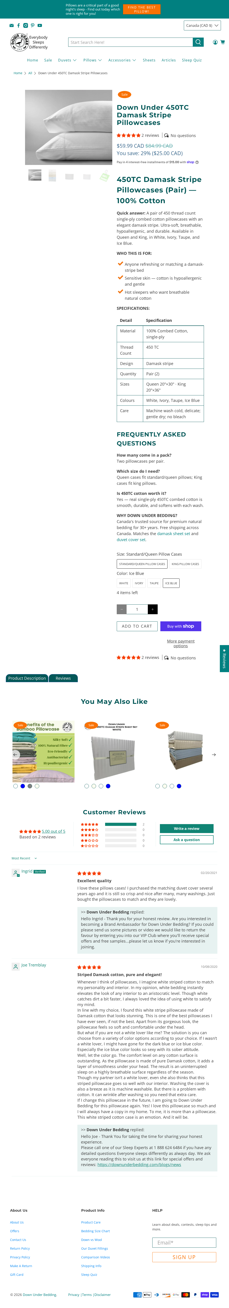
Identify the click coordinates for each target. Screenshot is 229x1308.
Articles (169, 60)
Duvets (64, 60)
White (123, 583)
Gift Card (16, 1274)
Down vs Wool (91, 1240)
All (30, 73)
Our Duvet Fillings (94, 1248)
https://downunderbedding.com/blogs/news (139, 1164)
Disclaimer (102, 1294)
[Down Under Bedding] (32, 42)
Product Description (27, 678)
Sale (48, 60)
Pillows (90, 60)
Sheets (149, 60)
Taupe (154, 583)
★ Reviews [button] (224, 659)
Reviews (63, 678)
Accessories (119, 60)
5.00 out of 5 (53, 831)
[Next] (214, 755)
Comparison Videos (95, 1257)
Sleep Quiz (192, 60)
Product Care (91, 1222)
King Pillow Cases (185, 564)
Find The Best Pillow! (142, 9)
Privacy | (75, 1294)
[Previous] (15, 755)
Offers (14, 1231)
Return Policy (20, 1248)
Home (32, 60)
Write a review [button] (186, 828)
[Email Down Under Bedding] (11, 25)
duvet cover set (131, 539)
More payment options (181, 643)
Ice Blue (171, 583)
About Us (17, 1222)
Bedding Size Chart (95, 1231)
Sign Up (184, 1257)
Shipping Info (91, 1266)
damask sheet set (173, 533)
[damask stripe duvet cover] (68, 127)
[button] (128, 135)
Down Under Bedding (39, 1294)
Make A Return (21, 1266)
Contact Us (18, 1240)
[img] (89, 873)
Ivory (139, 583)
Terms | (88, 1294)
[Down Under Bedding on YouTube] (39, 25)
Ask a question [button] (187, 839)
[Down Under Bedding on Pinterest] (32, 25)
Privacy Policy (20, 1257)
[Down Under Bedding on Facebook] (18, 25)
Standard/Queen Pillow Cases (142, 564)
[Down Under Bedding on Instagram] (25, 25)
